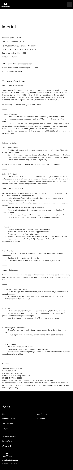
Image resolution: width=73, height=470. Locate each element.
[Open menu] (69, 4)
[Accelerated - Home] (5, 5)
